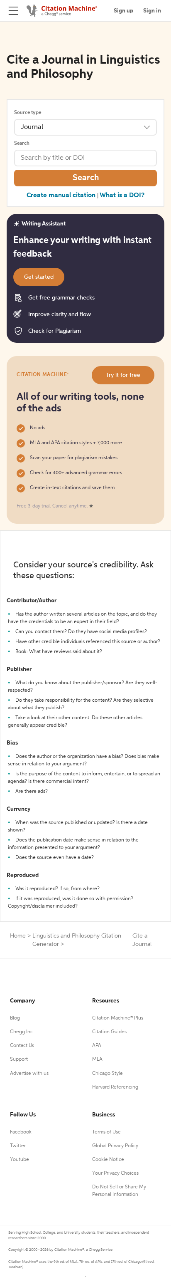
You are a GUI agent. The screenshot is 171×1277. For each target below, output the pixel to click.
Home (18, 936)
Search (21, 143)
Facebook (21, 1132)
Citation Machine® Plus (117, 1018)
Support (19, 1059)
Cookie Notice (108, 1159)
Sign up (123, 11)
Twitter (18, 1145)
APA (96, 1045)
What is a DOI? (122, 195)
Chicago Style (107, 1073)
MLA (97, 1059)
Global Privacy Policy (115, 1145)
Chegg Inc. (22, 1032)
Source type (27, 112)
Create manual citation (61, 195)
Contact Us (22, 1045)
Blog (15, 1018)
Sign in (152, 11)
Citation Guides (109, 1032)
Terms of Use (106, 1132)
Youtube (19, 1159)
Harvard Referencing (115, 1087)
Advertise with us (29, 1073)
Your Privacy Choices (115, 1173)
